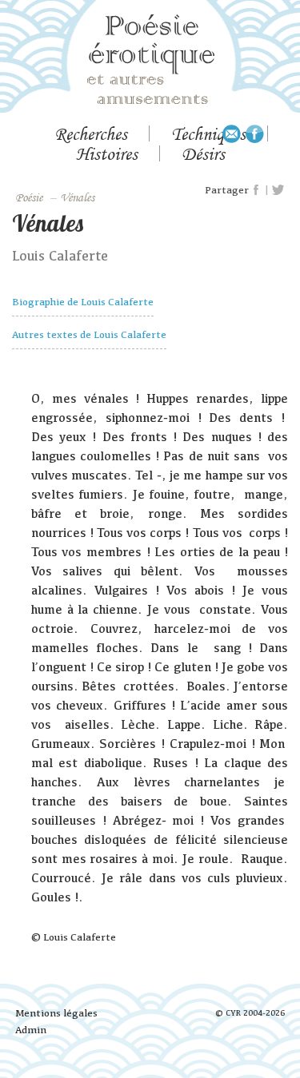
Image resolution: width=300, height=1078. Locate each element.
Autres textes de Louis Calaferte (89, 334)
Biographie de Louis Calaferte (83, 302)
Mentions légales (56, 1013)
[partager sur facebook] (256, 190)
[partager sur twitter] (278, 190)
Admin (30, 1030)
